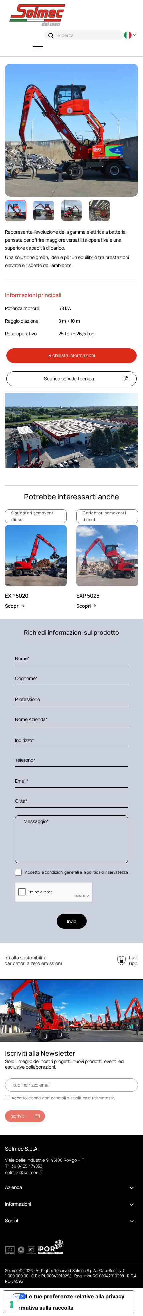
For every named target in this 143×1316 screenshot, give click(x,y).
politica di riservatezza (107, 872)
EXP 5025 (87, 595)
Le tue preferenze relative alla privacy (75, 1296)
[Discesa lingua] (131, 35)
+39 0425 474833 (25, 1166)
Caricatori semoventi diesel (33, 516)
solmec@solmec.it (23, 1172)
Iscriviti (17, 1116)
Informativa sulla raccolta (40, 1307)
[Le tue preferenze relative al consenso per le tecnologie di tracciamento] (11, 1304)
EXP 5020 (16, 595)
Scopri (13, 606)
